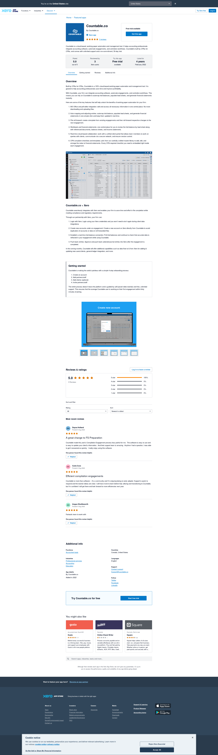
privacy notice (53, 744)
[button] (109, 175)
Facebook (115, 583)
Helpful (73, 457)
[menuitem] (26, 10)
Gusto (70, 635)
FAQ (70, 720)
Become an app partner (79, 682)
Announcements (117, 712)
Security (47, 718)
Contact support (117, 569)
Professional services (74, 561)
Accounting (70, 563)
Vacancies (94, 710)
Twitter (113, 580)
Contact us (48, 723)
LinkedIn (114, 585)
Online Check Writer (105, 635)
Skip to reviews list (78, 379)
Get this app (136, 34)
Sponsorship (49, 715)
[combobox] (111, 659)
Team (46, 710)
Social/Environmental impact (54, 720)
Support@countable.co (119, 572)
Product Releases (140, 708)
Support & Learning (140, 704)
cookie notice (41, 744)
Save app (92, 35)
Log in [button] (212, 11)
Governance (49, 712)
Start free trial (133, 598)
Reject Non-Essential (157, 744)
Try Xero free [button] (201, 11)
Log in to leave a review (141, 369)
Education (69, 566)
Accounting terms (140, 712)
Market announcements (77, 715)
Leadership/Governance (77, 718)
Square (130, 635)
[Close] (175, 3)
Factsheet (115, 710)
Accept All (157, 750)
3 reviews (102, 39)
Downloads (115, 715)
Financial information (76, 712)
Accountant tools (72, 552)
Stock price (73, 710)
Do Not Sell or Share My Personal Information (43, 751)
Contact (114, 718)
